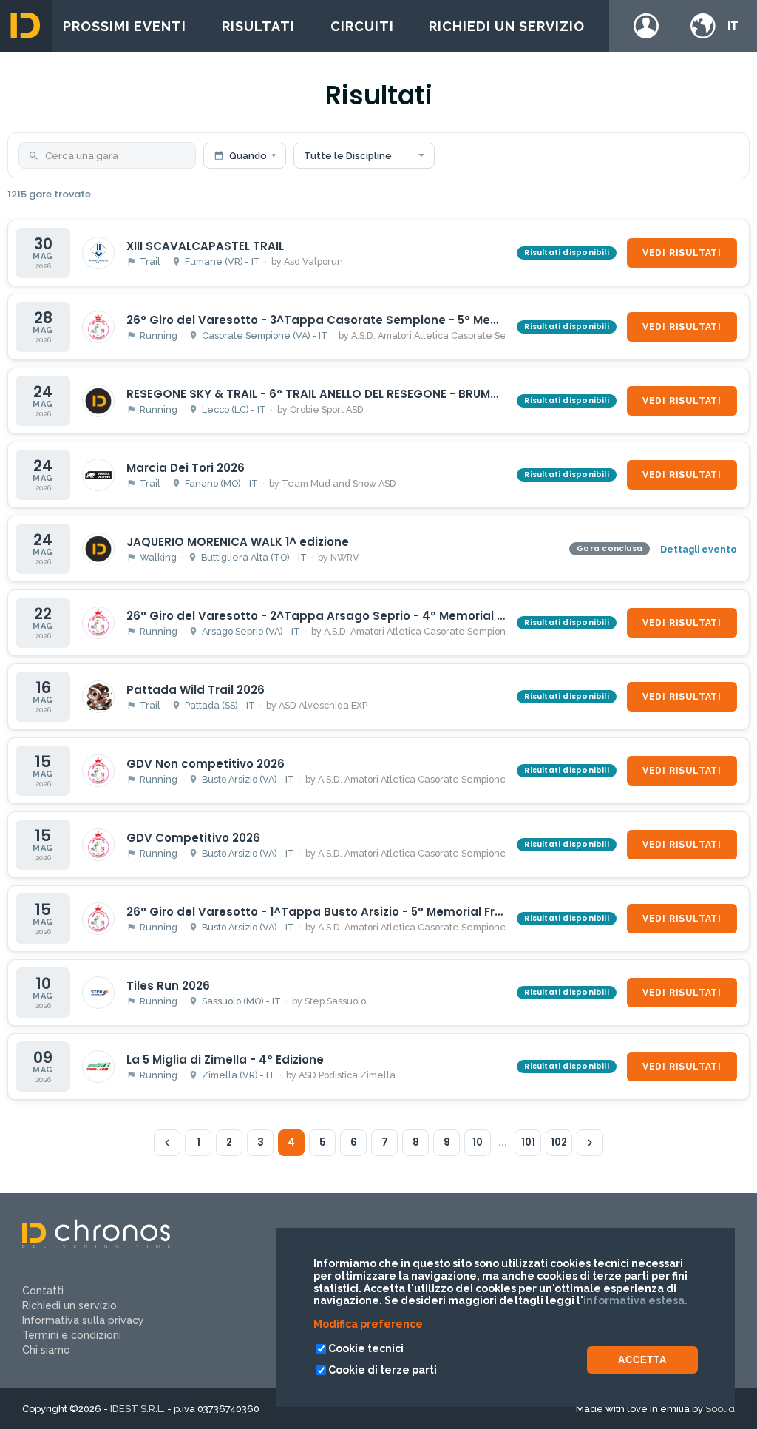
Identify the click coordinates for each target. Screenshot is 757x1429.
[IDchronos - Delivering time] (96, 1244)
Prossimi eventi (124, 26)
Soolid (720, 1408)
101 (528, 1142)
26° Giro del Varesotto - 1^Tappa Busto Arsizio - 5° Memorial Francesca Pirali (352, 911)
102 (559, 1142)
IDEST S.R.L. (137, 1408)
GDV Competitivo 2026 (193, 837)
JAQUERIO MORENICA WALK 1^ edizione (237, 542)
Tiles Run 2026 (168, 985)
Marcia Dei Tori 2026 (185, 468)
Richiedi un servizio (507, 26)
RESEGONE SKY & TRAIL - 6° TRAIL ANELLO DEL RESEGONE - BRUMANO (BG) (337, 394)
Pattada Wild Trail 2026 (195, 689)
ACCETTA (642, 1359)
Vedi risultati (682, 253)
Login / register (646, 26)
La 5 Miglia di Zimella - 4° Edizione (225, 1059)
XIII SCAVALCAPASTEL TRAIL (205, 246)
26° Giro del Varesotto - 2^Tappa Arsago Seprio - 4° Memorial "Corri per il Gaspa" (367, 616)
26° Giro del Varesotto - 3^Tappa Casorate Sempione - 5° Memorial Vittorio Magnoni (377, 320)
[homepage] (26, 26)
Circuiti (362, 26)
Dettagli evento (698, 549)
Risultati (258, 26)
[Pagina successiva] (590, 1142)
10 (477, 1142)
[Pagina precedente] (167, 1142)
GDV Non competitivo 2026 (205, 763)
